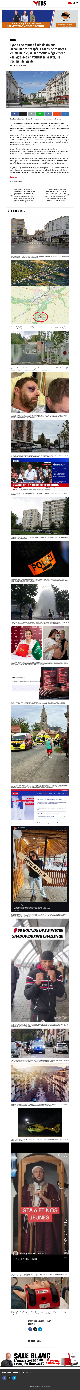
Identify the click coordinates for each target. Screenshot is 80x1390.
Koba (11, 65)
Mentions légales (45, 1386)
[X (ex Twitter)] (35, 1329)
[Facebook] (30, 1329)
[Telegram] (40, 1329)
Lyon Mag (13, 177)
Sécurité (13, 40)
